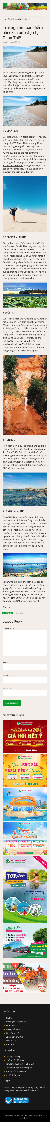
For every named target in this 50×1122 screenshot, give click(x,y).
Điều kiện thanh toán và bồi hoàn (20, 1064)
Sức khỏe (10, 1044)
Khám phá (19, 613)
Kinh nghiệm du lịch (14, 1029)
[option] (26, 19)
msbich (5, 42)
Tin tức (9, 1018)
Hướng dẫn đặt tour (15, 1060)
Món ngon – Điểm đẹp (16, 1021)
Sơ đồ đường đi (13, 1075)
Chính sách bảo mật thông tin (19, 1067)
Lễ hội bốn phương (14, 1036)
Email (6, 675)
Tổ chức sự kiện (13, 1033)
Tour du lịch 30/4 (11, 600)
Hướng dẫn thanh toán (16, 1071)
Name (6, 662)
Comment (8, 628)
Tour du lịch (11, 1040)
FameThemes (25, 1118)
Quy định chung (13, 1056)
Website (7, 688)
